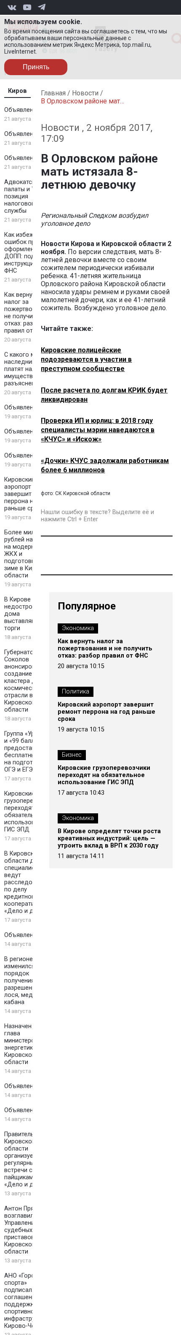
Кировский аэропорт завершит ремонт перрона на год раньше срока (29, 494)
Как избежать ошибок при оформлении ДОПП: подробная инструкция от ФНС (30, 252)
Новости (85, 93)
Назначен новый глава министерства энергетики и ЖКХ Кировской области (30, 1044)
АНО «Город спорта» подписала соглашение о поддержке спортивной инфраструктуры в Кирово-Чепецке (30, 1301)
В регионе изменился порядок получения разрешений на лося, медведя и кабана (28, 981)
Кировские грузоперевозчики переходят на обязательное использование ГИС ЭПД (30, 811)
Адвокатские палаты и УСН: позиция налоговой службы (24, 196)
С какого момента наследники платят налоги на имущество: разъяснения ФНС (30, 369)
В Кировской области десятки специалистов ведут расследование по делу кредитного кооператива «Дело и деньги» (28, 882)
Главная (53, 93)
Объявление (22, 110)
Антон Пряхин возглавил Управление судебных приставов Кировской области (24, 1230)
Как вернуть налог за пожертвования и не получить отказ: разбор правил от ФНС (29, 312)
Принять (36, 66)
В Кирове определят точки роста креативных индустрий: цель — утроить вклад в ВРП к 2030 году (109, 838)
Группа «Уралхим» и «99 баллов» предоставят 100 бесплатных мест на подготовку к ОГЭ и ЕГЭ (29, 751)
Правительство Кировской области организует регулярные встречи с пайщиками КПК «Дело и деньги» (28, 1159)
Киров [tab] (17, 91)
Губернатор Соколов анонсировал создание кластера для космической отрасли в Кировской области (23, 681)
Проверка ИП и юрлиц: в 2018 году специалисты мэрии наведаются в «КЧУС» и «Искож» (97, 430)
